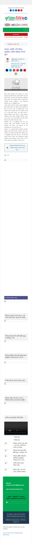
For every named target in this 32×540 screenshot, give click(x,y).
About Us (15, 496)
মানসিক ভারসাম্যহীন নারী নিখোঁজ (14, 418)
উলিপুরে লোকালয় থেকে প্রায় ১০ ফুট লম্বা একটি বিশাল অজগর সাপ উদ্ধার (15, 316)
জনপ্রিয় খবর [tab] (16, 440)
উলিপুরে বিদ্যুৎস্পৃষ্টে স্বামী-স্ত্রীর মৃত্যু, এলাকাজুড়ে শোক (15, 337)
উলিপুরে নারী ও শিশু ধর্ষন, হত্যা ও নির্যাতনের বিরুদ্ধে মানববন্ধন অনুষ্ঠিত (15, 399)
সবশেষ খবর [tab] (16, 437)
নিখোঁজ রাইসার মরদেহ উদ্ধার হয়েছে (15, 380)
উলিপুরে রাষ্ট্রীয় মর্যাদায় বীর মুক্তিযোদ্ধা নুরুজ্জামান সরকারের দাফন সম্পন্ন (15, 356)
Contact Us (14, 498)
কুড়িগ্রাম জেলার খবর (13, 44)
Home (9, 496)
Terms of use (22, 498)
